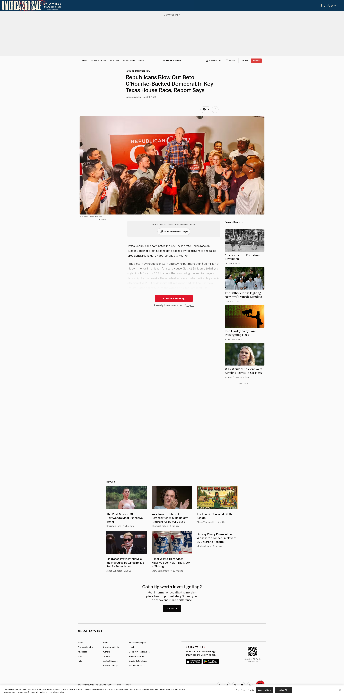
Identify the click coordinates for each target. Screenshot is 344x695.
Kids (80, 661)
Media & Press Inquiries (139, 652)
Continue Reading (174, 298)
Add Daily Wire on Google (176, 232)
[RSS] (249, 684)
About (105, 642)
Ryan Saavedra (133, 97)
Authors (106, 652)
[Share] (215, 109)
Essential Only (264, 690)
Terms (118, 685)
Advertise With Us (111, 647)
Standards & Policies (138, 661)
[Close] (340, 690)
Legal (131, 647)
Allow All (283, 690)
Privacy (128, 685)
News (84, 60)
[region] (172, 690)
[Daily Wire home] (172, 60)
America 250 (129, 60)
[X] (227, 684)
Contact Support (110, 661)
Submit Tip (172, 608)
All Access (114, 60)
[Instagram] (234, 684)
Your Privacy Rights (137, 642)
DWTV (141, 60)
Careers (106, 656)
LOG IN (245, 60)
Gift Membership (110, 665)
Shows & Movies (98, 60)
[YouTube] (242, 684)
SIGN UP (256, 61)
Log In (190, 305)
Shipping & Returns (137, 656)
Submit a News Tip (137, 665)
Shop (80, 656)
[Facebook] (219, 684)
